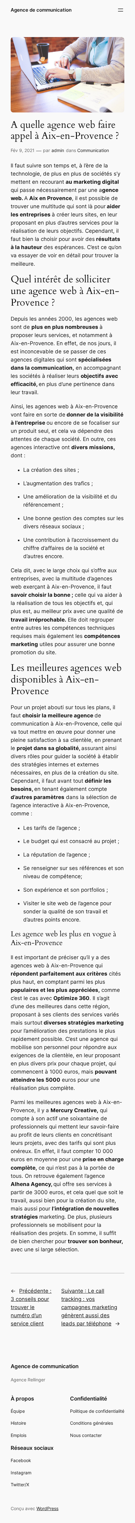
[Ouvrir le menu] (120, 10)
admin (57, 150)
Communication (93, 150)
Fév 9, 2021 (23, 150)
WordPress (47, 1508)
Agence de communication (41, 10)
